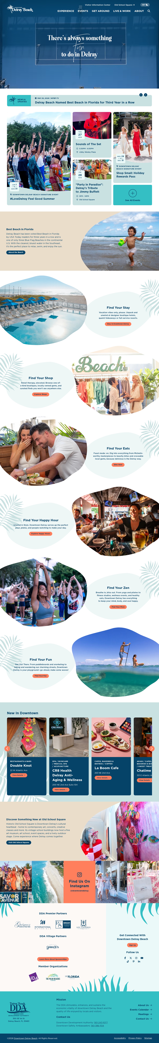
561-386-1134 (97, 1025)
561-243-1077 (101, 1022)
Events (83, 11)
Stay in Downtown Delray (118, 324)
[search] (149, 11)
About (139, 11)
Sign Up (132, 945)
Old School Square (123, 5)
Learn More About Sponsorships (53, 959)
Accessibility (120, 1038)
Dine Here (118, 464)
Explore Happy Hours (40, 533)
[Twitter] (130, 958)
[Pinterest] (133, 961)
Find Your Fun (41, 676)
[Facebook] (125, 958)
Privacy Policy (135, 1038)
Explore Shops (40, 394)
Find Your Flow (118, 607)
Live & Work (122, 11)
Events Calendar (139, 1009)
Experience (66, 11)
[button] (145, 95)
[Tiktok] (128, 961)
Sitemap (148, 1038)
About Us (143, 1005)
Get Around (101, 11)
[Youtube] (142, 958)
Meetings (143, 1014)
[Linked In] (139, 961)
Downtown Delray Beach (25, 1038)
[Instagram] (136, 958)
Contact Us (142, 1018)
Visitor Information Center (97, 5)
